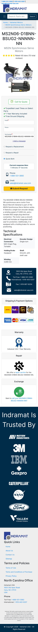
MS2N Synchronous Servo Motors (18, 25)
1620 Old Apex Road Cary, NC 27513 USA (12, 589)
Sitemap (9, 559)
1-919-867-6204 (26, 284)
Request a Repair (12, 153)
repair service (20, 372)
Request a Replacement (15, 147)
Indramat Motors (16, 22)
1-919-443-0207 (19, 1)
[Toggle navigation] (4, 16)
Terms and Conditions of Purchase (19, 572)
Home (5, 22)
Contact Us (10, 555)
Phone (6, 127)
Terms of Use (11, 568)
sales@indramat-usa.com (10, 3)
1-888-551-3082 (7, 1)
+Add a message (19, 141)
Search (32, 16)
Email (6, 120)
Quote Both (10, 159)
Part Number (8, 134)
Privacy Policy (11, 576)
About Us (9, 551)
